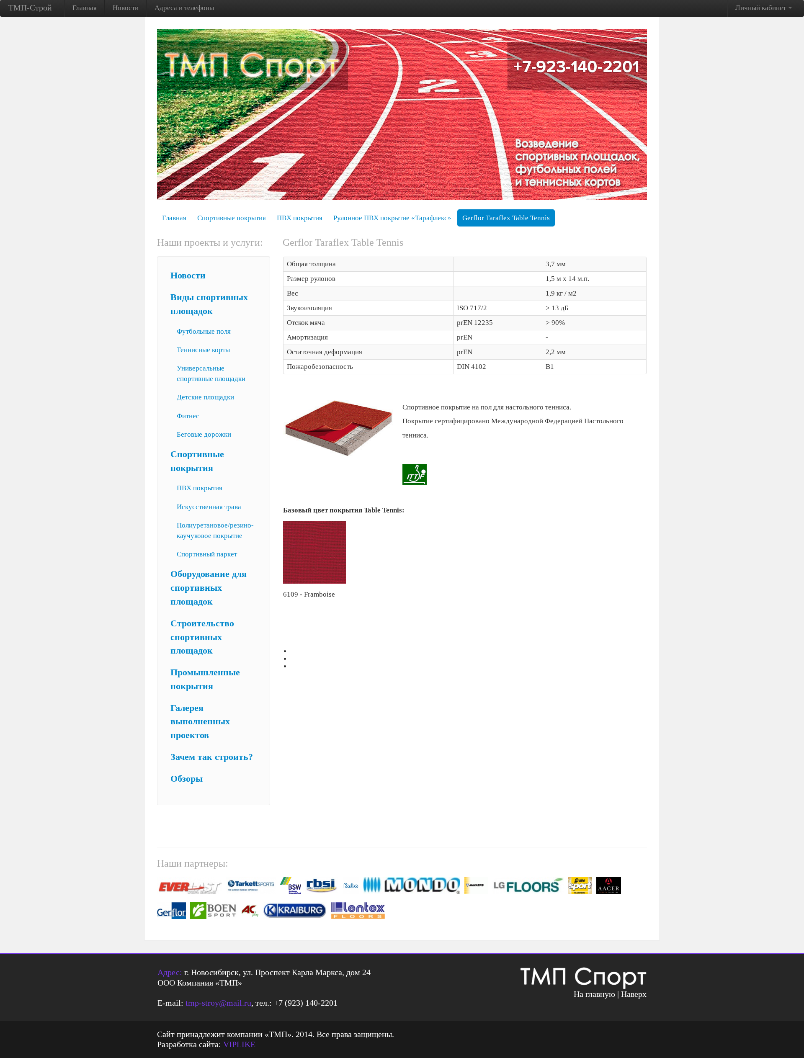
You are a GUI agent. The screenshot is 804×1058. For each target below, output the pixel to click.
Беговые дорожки (204, 434)
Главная (84, 8)
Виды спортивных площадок (209, 304)
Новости (126, 8)
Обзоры (186, 779)
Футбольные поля (204, 331)
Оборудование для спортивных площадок (208, 588)
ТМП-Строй (30, 7)
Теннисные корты (203, 350)
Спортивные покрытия (231, 218)
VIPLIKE (239, 1044)
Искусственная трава (209, 507)
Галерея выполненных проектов (200, 722)
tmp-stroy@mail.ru (218, 1002)
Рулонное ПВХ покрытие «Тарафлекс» (392, 218)
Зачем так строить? (211, 757)
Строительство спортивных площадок (202, 637)
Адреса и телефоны (184, 8)
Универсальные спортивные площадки (211, 373)
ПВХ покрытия (299, 218)
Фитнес (188, 416)
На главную (594, 994)
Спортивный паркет (207, 554)
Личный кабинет (761, 8)
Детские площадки (205, 397)
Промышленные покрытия (205, 679)
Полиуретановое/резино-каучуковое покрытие (215, 530)
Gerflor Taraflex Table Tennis (506, 218)
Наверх (634, 994)
